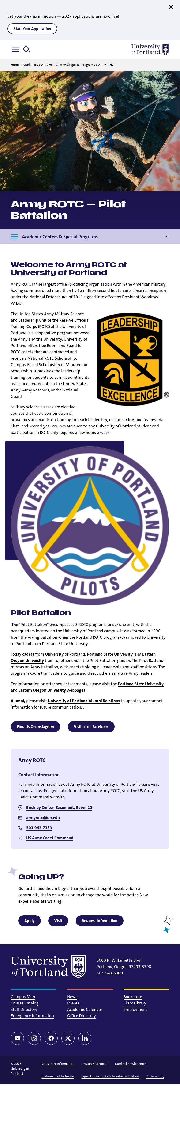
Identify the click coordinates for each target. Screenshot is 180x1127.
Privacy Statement (95, 1064)
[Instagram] (34, 1038)
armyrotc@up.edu (43, 817)
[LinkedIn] (84, 1038)
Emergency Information (32, 1016)
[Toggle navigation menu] (166, 236)
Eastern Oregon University (42, 690)
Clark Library (135, 1003)
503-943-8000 (110, 973)
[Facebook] (51, 1038)
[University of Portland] (150, 49)
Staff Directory (24, 1009)
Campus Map (23, 997)
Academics (30, 65)
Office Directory (81, 1016)
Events (73, 1003)
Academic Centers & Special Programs (68, 65)
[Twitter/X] (68, 1038)
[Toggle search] (28, 49)
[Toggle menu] (16, 49)
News (72, 997)
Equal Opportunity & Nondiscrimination (110, 1076)
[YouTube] (17, 1038)
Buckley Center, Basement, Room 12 (59, 807)
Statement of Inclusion (58, 1076)
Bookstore (133, 997)
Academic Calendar (84, 1009)
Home (15, 65)
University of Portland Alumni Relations (84, 701)
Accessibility (155, 1076)
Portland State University (110, 654)
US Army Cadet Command (49, 838)
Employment (135, 1009)
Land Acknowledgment (131, 1064)
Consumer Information (58, 1064)
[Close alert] (171, 7)
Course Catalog (25, 1003)
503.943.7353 (39, 828)
